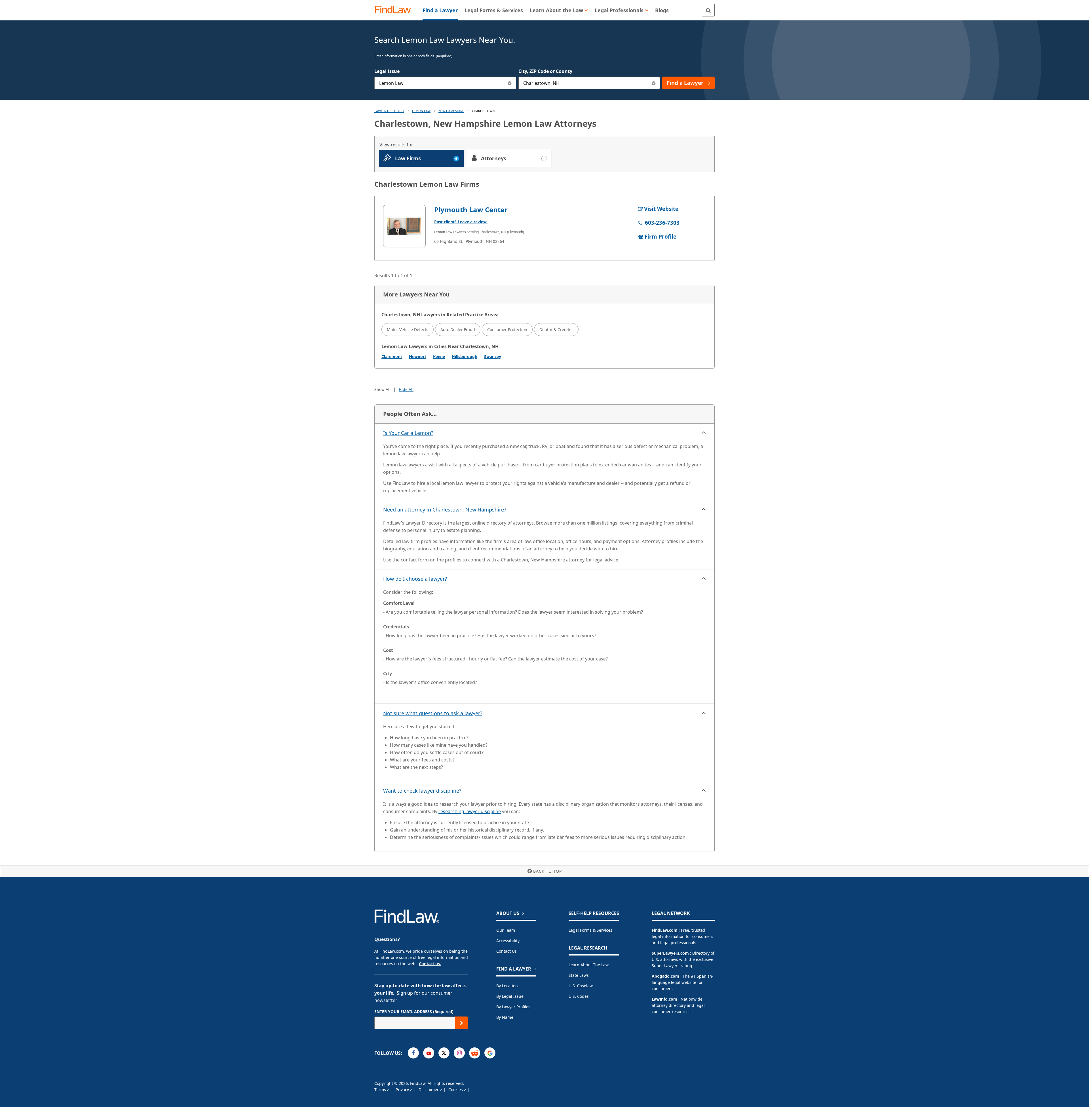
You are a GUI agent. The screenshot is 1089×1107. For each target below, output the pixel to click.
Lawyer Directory (389, 111)
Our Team (505, 930)
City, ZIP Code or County (545, 71)
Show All (382, 389)
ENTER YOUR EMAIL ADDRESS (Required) (413, 1011)
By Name (504, 1017)
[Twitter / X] (443, 1052)
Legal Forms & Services (590, 930)
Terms (380, 1089)
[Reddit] (474, 1052)
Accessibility (508, 940)
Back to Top (547, 871)
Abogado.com (665, 976)
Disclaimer (429, 1089)
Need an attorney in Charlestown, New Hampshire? (444, 509)
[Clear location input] (653, 83)
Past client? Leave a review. (460, 221)
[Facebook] (413, 1052)
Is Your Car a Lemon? (408, 433)
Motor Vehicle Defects (407, 329)
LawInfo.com (664, 999)
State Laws (579, 975)
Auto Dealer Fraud (457, 329)
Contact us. (430, 963)
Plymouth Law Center (471, 209)
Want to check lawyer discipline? (422, 790)
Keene (439, 356)
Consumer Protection (507, 329)
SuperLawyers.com (670, 953)
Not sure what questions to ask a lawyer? (432, 713)
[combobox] (445, 83)
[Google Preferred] (489, 1052)
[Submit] (461, 1022)
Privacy (403, 1089)
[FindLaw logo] (395, 10)
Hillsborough (464, 356)
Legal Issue (387, 71)
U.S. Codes (579, 996)
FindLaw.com (665, 930)
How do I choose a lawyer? (415, 578)
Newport (417, 356)
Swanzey (492, 356)
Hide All (406, 389)
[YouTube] (428, 1052)
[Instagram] (459, 1052)
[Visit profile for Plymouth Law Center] (404, 226)
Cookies (456, 1089)
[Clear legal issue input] (509, 83)
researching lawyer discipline (469, 811)
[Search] (708, 10)
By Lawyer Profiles (513, 1006)
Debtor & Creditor (556, 329)
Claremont (391, 356)
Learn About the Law (589, 964)
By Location (507, 985)
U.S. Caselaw (581, 985)
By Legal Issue (510, 996)
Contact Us (506, 951)
